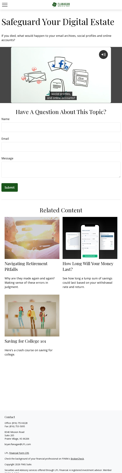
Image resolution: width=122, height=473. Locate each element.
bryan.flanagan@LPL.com (18, 444)
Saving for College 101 (25, 341)
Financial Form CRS (19, 452)
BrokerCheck (77, 458)
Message (7, 158)
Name (5, 119)
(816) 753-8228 (19, 422)
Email (5, 138)
